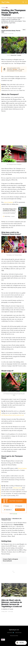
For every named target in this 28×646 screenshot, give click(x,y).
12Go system (15, 513)
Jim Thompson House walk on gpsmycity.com (12, 415)
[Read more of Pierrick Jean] (6, 27)
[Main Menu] (26, 2)
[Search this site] (23, 2)
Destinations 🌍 (10, 632)
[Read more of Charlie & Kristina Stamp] (3, 27)
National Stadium (22, 468)
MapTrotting (12, 629)
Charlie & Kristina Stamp (8, 30)
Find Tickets (21, 509)
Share (24, 29)
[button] (14, 69)
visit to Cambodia (8, 202)
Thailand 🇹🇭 (4, 7)
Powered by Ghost (14, 635)
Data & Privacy (18, 632)
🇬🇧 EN (3, 639)
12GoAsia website (17, 487)
